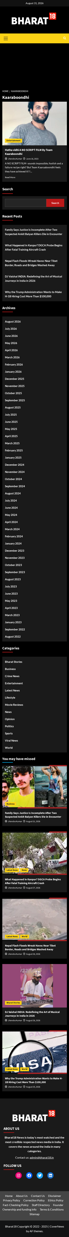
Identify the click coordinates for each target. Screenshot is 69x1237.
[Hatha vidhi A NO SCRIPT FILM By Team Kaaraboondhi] (34, 123)
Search (7, 189)
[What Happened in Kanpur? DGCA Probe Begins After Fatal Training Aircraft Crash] (34, 853)
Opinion (10, 719)
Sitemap (34, 1214)
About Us (22, 1195)
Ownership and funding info (19, 1209)
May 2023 (11, 600)
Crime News (12, 676)
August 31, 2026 (33, 821)
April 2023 (11, 607)
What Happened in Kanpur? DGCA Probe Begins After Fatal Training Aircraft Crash (33, 247)
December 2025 (14, 378)
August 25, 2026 (33, 1086)
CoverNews (57, 1226)
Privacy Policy (11, 1200)
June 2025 (11, 421)
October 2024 (13, 479)
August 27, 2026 (33, 887)
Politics (9, 726)
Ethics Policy (55, 1200)
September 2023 (15, 572)
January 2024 (13, 543)
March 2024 (12, 529)
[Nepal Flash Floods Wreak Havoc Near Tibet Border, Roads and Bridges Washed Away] (34, 919)
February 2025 (14, 450)
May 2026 (11, 343)
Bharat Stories (13, 661)
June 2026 (11, 335)
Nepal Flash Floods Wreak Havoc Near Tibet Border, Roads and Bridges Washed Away (31, 263)
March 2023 (12, 615)
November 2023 (15, 557)
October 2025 (13, 393)
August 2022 (13, 636)
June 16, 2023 (32, 158)
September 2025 (15, 400)
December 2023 (14, 550)
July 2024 (11, 500)
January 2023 (13, 622)
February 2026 (14, 364)
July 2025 (11, 414)
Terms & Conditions (52, 1209)
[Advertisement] (34, 64)
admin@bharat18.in (42, 1157)
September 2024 (15, 486)
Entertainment (14, 140)
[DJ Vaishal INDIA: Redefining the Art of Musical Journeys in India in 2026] (34, 986)
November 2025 (15, 386)
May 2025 (11, 428)
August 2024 (13, 493)
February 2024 (14, 536)
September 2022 (15, 629)
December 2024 (14, 464)
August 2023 (13, 579)
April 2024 (11, 522)
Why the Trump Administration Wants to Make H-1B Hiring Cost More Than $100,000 (33, 294)
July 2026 (11, 328)
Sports (9, 733)
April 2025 (11, 436)
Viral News (11, 740)
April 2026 (11, 350)
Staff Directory (41, 1205)
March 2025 (12, 443)
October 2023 (13, 565)
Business (10, 668)
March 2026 (12, 357)
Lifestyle (10, 697)
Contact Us (38, 1195)
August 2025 (13, 407)
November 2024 (15, 471)
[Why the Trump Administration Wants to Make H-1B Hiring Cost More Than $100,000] (34, 1052)
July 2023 (11, 586)
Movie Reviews (14, 704)
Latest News (12, 690)
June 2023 (11, 593)
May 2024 (11, 514)
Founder (58, 1205)
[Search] (64, 38)
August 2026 (13, 321)
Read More (10, 177)
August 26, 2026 (33, 954)
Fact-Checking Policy (15, 1205)
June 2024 (11, 507)
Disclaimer (54, 1195)
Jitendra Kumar (15, 158)
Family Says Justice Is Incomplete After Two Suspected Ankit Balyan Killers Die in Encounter (33, 232)
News (8, 711)
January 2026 (13, 371)
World (9, 747)
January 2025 (13, 457)
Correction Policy (34, 1200)
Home (9, 1195)
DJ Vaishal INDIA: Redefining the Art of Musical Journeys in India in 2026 (33, 278)
